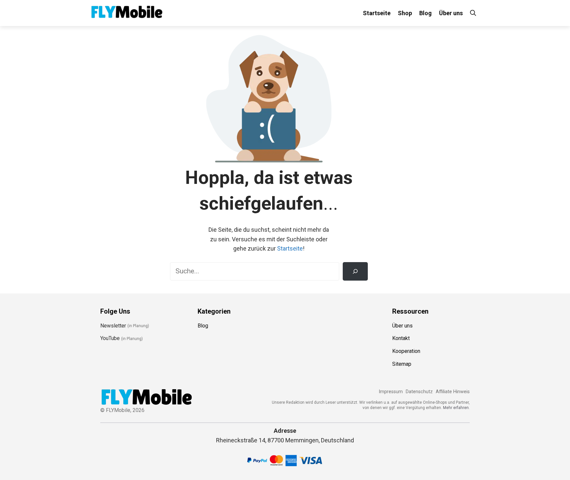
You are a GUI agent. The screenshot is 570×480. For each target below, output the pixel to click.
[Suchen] (355, 271)
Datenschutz (419, 391)
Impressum (391, 391)
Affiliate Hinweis (453, 391)
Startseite (377, 13)
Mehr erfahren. (456, 407)
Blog (425, 13)
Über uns (451, 13)
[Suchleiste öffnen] (473, 13)
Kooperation (406, 351)
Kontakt (401, 338)
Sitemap (401, 364)
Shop (405, 13)
